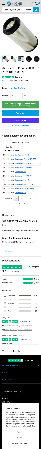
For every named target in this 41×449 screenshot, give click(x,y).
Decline (19, 438)
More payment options (20, 125)
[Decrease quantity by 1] (12, 95)
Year (4, 151)
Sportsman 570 (20, 193)
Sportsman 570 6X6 (22, 155)
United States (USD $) (11, 391)
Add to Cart (20, 113)
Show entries (20, 143)
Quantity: (5, 95)
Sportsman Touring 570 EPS (25, 159)
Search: (9, 147)
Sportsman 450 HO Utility (24, 189)
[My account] (32, 3)
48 (19, 204)
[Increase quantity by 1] (25, 95)
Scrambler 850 (20, 172)
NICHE (4, 80)
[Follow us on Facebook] (3, 402)
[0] (36, 3)
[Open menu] (3, 4)
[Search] (36, 9)
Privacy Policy (29, 426)
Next (26, 204)
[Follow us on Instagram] (8, 402)
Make (10, 151)
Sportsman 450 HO (22, 180)
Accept (19, 432)
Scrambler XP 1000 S (23, 176)
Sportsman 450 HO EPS (24, 184)
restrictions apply (23, 106)
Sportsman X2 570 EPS (23, 168)
